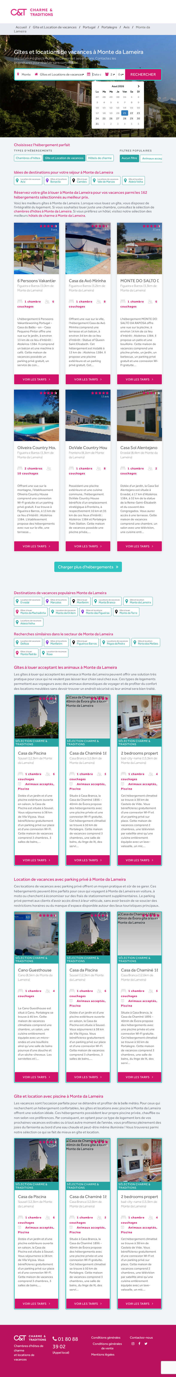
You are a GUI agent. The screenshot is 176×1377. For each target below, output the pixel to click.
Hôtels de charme (100, 158)
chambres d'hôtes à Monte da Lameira (42, 211)
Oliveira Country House (39, 447)
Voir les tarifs (35, 379)
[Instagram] (133, 1343)
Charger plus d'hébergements (86, 566)
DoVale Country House (90, 447)
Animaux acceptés (154, 158)
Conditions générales (105, 1337)
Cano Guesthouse (35, 970)
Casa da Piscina (32, 753)
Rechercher (143, 74)
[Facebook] (139, 1343)
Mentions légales (102, 1354)
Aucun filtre (129, 158)
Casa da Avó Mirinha (87, 280)
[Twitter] (146, 1343)
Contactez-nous (141, 1337)
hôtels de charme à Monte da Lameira (57, 215)
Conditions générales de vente (107, 1346)
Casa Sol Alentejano (138, 447)
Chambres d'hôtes (28, 158)
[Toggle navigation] (162, 9)
